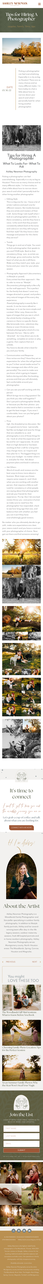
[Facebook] (19, 1231)
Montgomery (34, 1275)
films (27, 27)
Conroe (11, 1275)
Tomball (24, 1275)
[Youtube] (29, 1231)
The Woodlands (9, 1272)
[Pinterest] (24, 1231)
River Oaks (18, 1272)
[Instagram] (13, 1231)
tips (33, 27)
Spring (5, 1275)
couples (12, 27)
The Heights (26, 1272)
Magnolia (17, 1275)
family (20, 27)
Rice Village (35, 1272)
